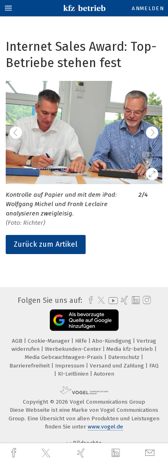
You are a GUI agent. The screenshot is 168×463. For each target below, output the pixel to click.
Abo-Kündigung (112, 340)
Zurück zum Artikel (45, 244)
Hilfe (81, 340)
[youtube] (112, 301)
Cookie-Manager (49, 340)
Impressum (70, 365)
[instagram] (146, 300)
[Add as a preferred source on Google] (84, 320)
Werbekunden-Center (74, 349)
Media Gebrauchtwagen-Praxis (64, 357)
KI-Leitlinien (74, 373)
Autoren (104, 373)
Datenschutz (124, 357)
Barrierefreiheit (30, 365)
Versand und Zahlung (118, 365)
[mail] (151, 453)
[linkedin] (117, 453)
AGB (18, 340)
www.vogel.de (105, 426)
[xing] (82, 453)
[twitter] (46, 453)
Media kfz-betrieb (130, 349)
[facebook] (14, 453)
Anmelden (148, 8)
